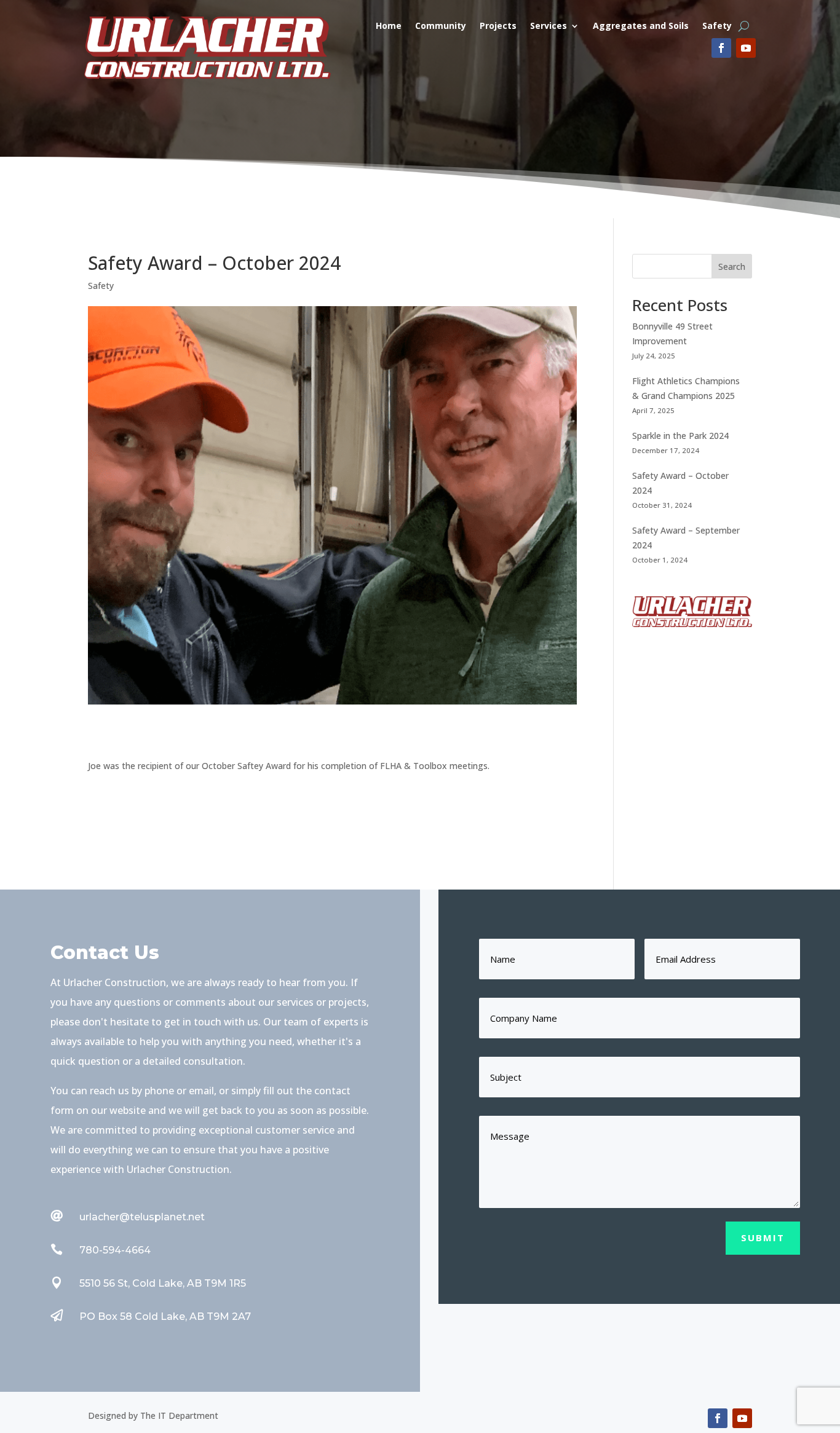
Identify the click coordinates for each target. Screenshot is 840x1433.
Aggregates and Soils (641, 26)
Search (731, 266)
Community (440, 26)
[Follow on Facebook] (721, 48)
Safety (717, 26)
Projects (498, 26)
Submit (763, 1237)
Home (389, 26)
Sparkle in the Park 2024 (680, 435)
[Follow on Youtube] (746, 48)
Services (548, 26)
